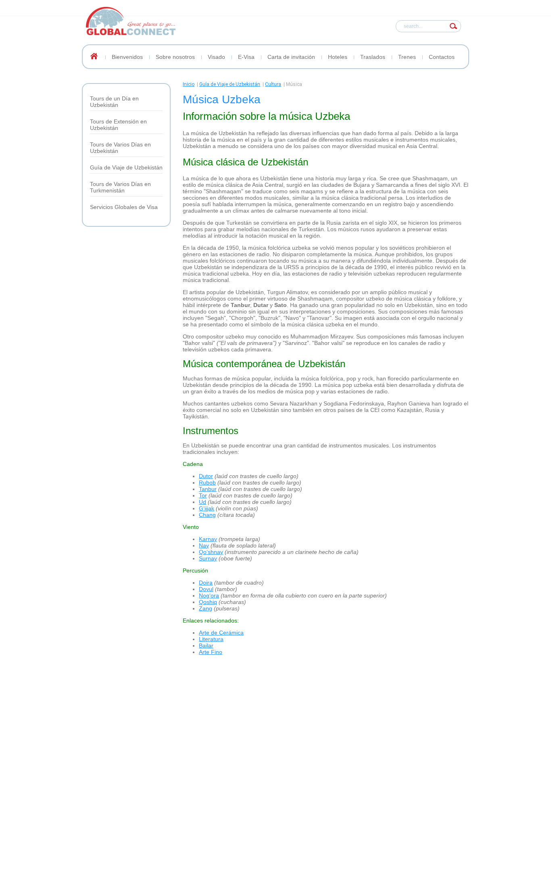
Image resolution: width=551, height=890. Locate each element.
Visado (216, 57)
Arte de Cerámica (221, 632)
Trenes (407, 57)
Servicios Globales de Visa (124, 207)
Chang (207, 515)
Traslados (372, 57)
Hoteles (337, 57)
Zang (205, 608)
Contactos (442, 57)
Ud (202, 502)
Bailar (206, 645)
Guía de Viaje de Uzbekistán (126, 167)
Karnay (208, 539)
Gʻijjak (206, 508)
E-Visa (246, 57)
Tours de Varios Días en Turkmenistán (120, 187)
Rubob (207, 482)
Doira (206, 582)
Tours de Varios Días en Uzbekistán (120, 147)
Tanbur (208, 489)
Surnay (208, 558)
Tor (203, 495)
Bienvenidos (127, 57)
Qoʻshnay (211, 552)
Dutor (206, 476)
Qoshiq (208, 602)
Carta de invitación (291, 57)
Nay (204, 545)
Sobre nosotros (175, 57)
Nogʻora (209, 595)
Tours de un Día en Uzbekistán (114, 101)
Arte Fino (210, 652)
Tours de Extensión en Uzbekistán (118, 124)
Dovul (206, 589)
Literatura (211, 639)
